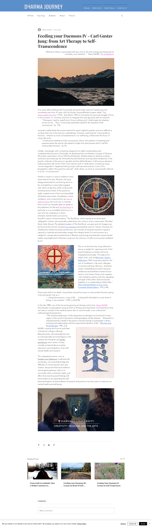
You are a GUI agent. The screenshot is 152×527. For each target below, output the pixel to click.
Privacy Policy (81, 524)
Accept (143, 524)
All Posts (30, 16)
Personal (72, 16)
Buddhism (52, 16)
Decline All (132, 524)
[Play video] (76, 409)
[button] (122, 15)
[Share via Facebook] (39, 445)
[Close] (149, 523)
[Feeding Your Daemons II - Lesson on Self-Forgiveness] (109, 471)
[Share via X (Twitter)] (44, 445)
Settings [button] (123, 524)
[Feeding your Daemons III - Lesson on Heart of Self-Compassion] (76, 471)
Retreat (62, 16)
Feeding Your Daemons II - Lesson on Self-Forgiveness (108, 484)
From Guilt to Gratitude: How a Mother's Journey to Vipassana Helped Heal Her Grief (42, 484)
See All (122, 459)
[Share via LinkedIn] (49, 445)
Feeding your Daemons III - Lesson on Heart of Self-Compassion (75, 484)
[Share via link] (54, 445)
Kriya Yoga (41, 16)
